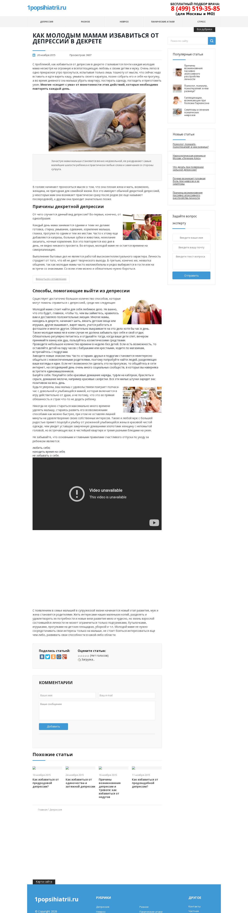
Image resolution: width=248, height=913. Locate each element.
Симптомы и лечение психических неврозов (196, 112)
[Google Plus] (64, 656)
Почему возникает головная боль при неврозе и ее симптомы (189, 181)
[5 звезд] (88, 656)
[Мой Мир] (59, 656)
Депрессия (46, 21)
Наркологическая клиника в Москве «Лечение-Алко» (189, 157)
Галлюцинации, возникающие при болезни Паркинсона (196, 100)
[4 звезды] (86, 656)
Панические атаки (163, 21)
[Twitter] (47, 656)
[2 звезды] (81, 656)
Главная (42, 809)
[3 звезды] (83, 656)
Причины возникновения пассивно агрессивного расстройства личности (193, 72)
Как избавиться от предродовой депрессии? (46, 783)
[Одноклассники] (53, 656)
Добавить (53, 726)
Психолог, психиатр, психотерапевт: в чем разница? (196, 88)
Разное (85, 21)
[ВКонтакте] (42, 656)
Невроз (124, 21)
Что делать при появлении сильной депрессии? (188, 168)
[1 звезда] (79, 656)
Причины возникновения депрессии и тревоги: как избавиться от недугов (110, 788)
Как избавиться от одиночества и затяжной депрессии (80, 783)
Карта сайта (44, 881)
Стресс (201, 21)
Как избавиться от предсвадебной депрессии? (145, 783)
